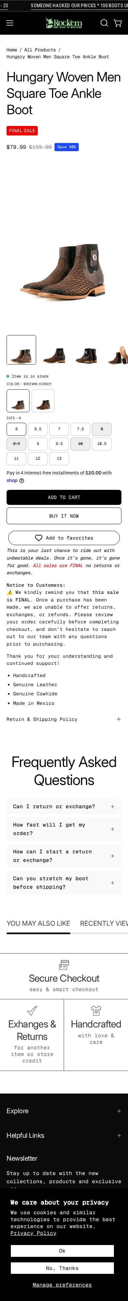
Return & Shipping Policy (42, 719)
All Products (40, 50)
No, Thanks (62, 1268)
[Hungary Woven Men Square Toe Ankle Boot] (21, 350)
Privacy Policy (33, 1233)
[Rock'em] (64, 23)
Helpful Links (25, 1135)
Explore (18, 1111)
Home (12, 50)
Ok (62, 1250)
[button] (103, 22)
